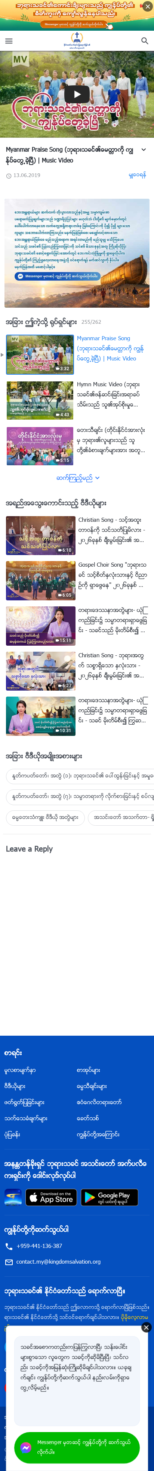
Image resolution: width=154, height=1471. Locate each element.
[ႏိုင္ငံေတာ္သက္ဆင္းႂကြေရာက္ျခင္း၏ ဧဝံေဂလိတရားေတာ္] (77, 41)
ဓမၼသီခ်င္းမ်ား (92, 1087)
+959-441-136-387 (39, 1247)
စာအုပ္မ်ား (88, 1071)
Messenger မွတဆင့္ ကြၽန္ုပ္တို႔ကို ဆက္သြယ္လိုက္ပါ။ (84, 1447)
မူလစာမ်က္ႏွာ (20, 1071)
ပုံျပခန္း (12, 1135)
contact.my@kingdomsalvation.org (58, 1262)
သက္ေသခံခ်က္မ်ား (25, 1119)
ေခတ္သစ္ (88, 1119)
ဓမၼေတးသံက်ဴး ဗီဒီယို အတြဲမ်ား (45, 818)
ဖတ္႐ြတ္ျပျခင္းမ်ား (24, 1103)
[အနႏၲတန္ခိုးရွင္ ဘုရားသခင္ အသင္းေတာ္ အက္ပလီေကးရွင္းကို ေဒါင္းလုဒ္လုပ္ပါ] (13, 1198)
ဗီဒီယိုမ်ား (14, 1087)
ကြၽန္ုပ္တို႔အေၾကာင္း (98, 1135)
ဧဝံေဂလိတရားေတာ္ (99, 1103)
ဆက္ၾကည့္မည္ (74, 478)
